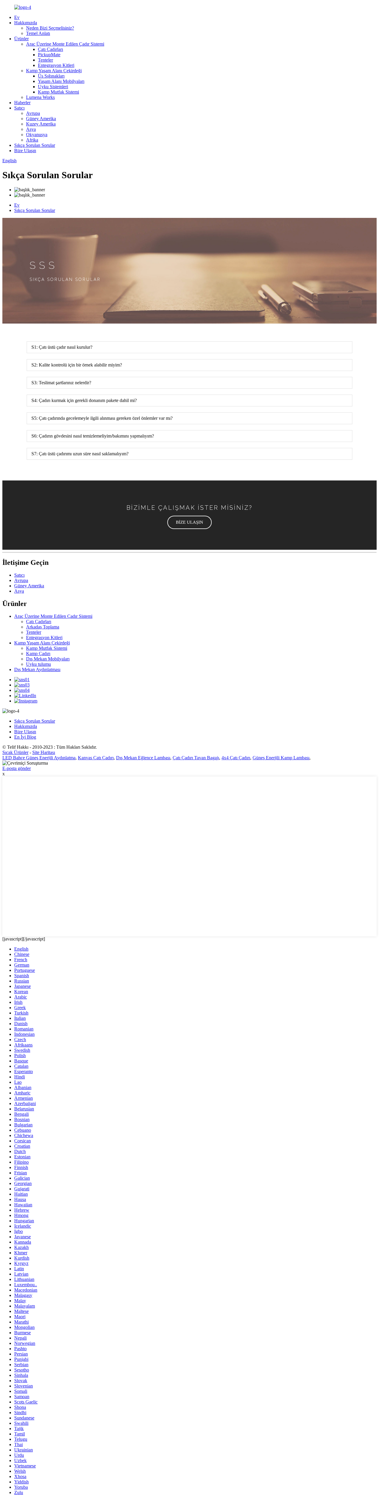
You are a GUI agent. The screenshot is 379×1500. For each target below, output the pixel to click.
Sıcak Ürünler (15, 752)
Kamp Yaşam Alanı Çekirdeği (54, 70)
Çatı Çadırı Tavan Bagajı (196, 757)
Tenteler (45, 59)
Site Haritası (43, 752)
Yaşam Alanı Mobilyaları (61, 81)
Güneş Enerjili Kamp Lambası (281, 757)
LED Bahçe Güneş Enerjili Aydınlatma (39, 757)
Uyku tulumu (38, 664)
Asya (31, 129)
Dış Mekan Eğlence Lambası (143, 757)
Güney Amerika (41, 118)
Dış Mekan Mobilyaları (48, 658)
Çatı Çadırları (50, 49)
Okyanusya (36, 134)
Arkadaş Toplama (42, 626)
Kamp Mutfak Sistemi (58, 91)
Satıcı (19, 107)
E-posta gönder (16, 768)
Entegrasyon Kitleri (56, 65)
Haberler (22, 102)
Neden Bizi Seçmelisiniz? (50, 27)
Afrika (32, 139)
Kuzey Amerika (41, 123)
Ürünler (21, 38)
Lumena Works (40, 97)
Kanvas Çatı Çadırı (96, 757)
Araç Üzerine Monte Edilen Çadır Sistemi (65, 43)
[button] (189, 522)
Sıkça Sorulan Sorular (34, 145)
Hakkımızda (25, 22)
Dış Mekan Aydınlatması (37, 669)
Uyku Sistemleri (53, 86)
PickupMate (49, 54)
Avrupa (33, 113)
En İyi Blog (25, 736)
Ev (17, 17)
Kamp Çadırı (38, 653)
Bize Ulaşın (25, 150)
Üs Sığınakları (51, 75)
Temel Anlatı (38, 33)
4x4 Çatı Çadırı (235, 757)
